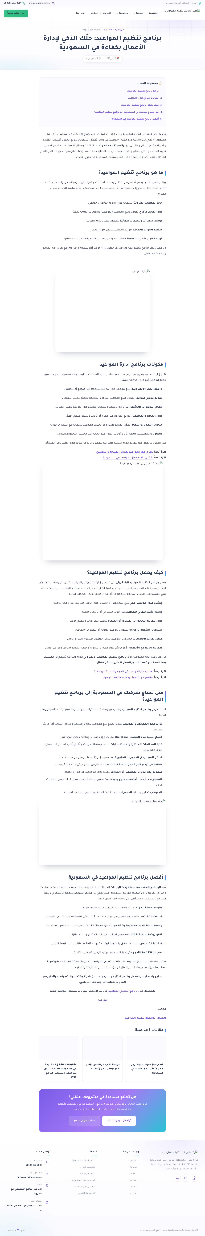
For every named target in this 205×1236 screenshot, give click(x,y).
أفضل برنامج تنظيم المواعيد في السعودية (135, 119)
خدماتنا (140, 13)
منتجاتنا (123, 13)
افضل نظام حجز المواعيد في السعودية (128, 458)
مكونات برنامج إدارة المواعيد (143, 98)
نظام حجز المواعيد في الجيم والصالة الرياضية (123, 671)
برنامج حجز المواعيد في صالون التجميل (128, 677)
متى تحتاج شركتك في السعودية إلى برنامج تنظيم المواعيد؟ (126, 112)
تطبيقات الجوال (87, 1167)
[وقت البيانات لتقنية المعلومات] (182, 13)
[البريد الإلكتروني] (185, 1178)
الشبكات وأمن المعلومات (83, 1180)
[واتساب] (194, 1178)
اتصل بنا (80, 13)
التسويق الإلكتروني (86, 1193)
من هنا (102, 1000)
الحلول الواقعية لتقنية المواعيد (145, 1018)
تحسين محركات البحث (84, 1187)
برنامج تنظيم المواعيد (123, 991)
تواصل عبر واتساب (119, 1120)
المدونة (107, 13)
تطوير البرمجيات (87, 1174)
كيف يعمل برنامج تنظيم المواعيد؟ (140, 105)
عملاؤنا (94, 13)
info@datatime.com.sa (39, 3)
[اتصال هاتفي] (177, 1178)
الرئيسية (153, 13)
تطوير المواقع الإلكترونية (83, 1161)
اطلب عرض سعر (85, 1120)
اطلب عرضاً (13, 13)
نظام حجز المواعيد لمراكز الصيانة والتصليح (124, 452)
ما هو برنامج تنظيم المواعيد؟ (143, 91)
